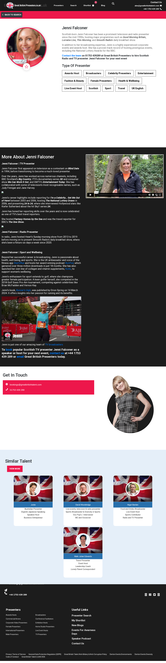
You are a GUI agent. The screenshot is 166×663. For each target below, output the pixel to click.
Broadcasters (93, 73)
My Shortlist (78, 620)
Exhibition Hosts (41, 623)
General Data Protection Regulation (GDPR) (45, 654)
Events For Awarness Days (83, 632)
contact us (57, 353)
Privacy (8, 654)
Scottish (93, 88)
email (20, 356)
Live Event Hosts (41, 630)
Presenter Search (81, 615)
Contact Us (156, 2)
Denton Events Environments (121, 654)
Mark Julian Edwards (83, 556)
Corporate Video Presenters (16, 623)
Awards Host (72, 73)
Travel (121, 88)
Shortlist (89, 4)
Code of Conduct (12, 657)
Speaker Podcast (81, 638)
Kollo (68, 268)
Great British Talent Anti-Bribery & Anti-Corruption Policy (85, 654)
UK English (137, 88)
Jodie (33, 505)
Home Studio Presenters (44, 627)
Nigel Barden (132, 505)
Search (73, 5)
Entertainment (145, 73)
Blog (103, 5)
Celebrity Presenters (119, 73)
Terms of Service (19, 654)
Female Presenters (101, 80)
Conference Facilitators (44, 619)
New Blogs (78, 625)
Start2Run (19, 263)
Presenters (58, 5)
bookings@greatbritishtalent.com (26, 385)
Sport (108, 88)
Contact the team (71, 55)
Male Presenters (12, 634)
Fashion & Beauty (74, 80)
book (9, 349)
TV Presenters (41, 634)
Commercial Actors (13, 619)
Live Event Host (73, 88)
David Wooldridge (83, 505)
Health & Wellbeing (128, 80)
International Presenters (15, 630)
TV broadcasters (54, 344)
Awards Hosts (11, 615)
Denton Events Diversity (144, 654)
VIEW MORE (14, 469)
